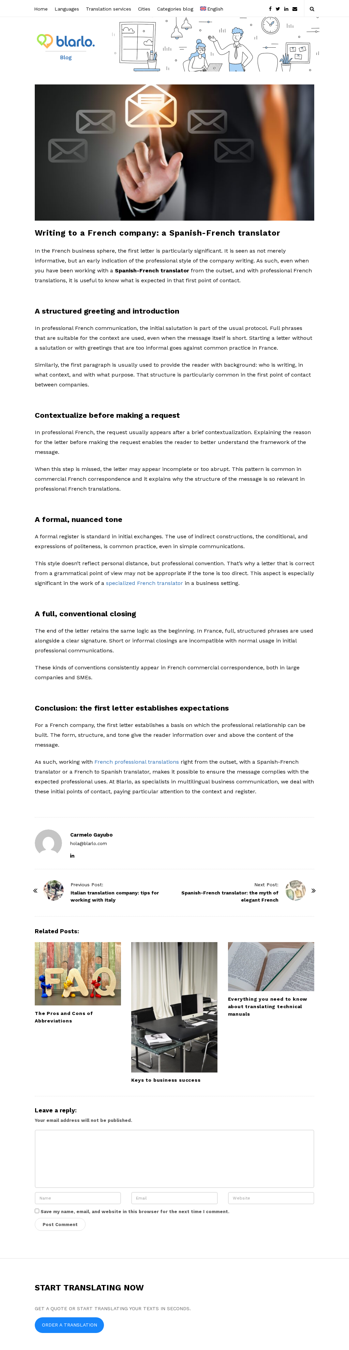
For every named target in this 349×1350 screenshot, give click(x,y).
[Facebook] (270, 8)
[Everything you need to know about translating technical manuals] (271, 966)
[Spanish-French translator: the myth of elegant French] (295, 890)
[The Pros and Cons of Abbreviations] (78, 973)
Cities (144, 9)
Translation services (108, 9)
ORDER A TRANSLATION (69, 1325)
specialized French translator (144, 583)
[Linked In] (286, 8)
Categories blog (175, 9)
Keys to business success (165, 1080)
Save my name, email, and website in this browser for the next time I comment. (135, 1211)
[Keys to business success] (174, 1007)
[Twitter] (278, 8)
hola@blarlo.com (88, 843)
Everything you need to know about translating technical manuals (268, 1006)
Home (41, 9)
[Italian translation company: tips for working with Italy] (53, 890)
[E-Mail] (294, 8)
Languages (67, 9)
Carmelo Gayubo (91, 835)
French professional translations (136, 762)
